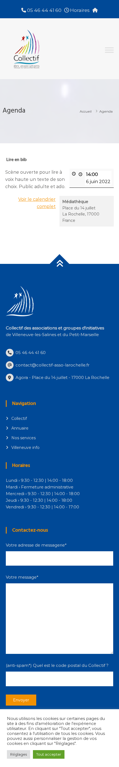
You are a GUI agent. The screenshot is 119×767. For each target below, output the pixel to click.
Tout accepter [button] (48, 754)
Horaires (79, 10)
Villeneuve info (25, 447)
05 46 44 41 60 (43, 10)
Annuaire (20, 428)
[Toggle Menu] (109, 50)
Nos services (23, 437)
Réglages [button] (18, 754)
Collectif (19, 418)
